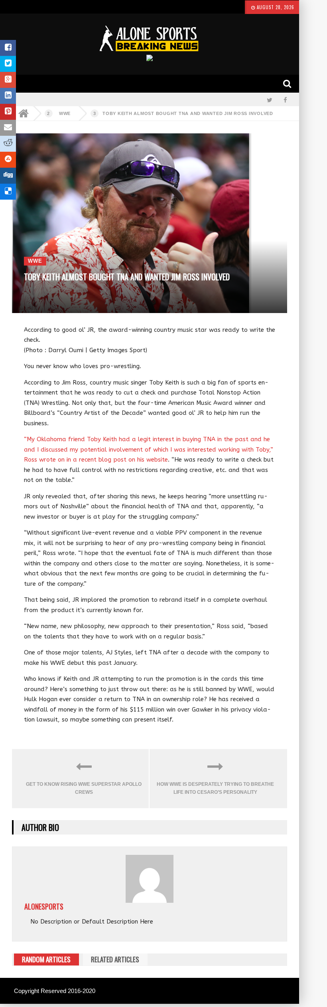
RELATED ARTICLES (115, 959)
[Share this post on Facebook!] (8, 48)
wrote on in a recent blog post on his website (103, 459)
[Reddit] (8, 144)
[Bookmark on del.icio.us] (8, 192)
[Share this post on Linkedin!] (8, 96)
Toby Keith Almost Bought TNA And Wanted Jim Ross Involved (187, 113)
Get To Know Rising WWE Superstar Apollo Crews (84, 788)
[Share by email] (8, 128)
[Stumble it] (8, 160)
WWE (65, 113)
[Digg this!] (8, 176)
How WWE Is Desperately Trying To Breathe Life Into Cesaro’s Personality (215, 788)
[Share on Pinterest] (8, 112)
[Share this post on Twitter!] (8, 64)
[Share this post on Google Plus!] (8, 80)
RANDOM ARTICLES (46, 959)
